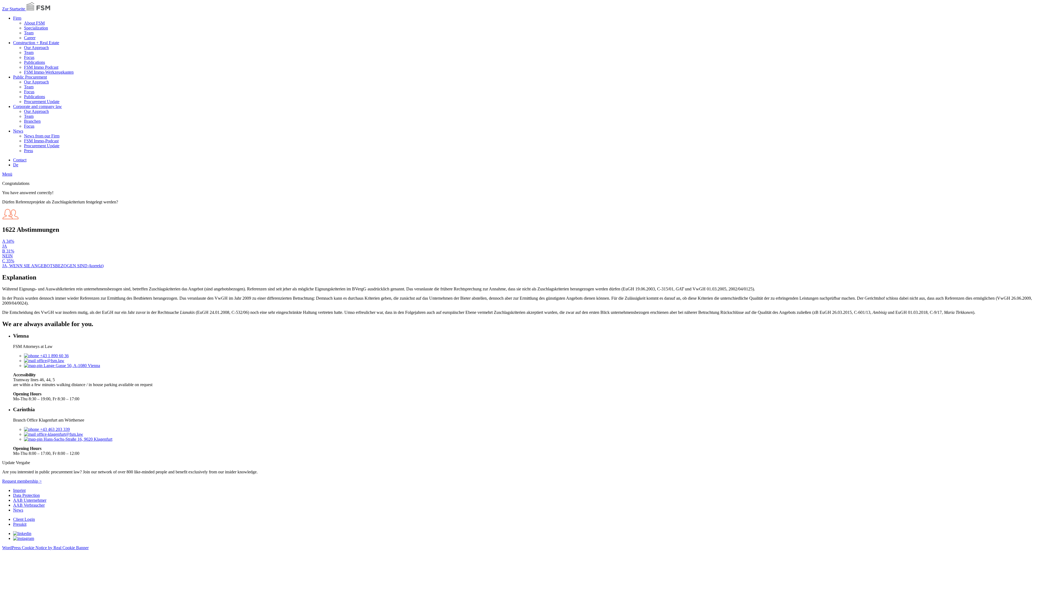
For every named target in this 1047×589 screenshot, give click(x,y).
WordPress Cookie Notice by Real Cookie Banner (45, 547)
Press (28, 150)
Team (29, 33)
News (18, 131)
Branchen (32, 121)
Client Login (24, 519)
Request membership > (22, 481)
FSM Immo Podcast (41, 67)
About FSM (34, 23)
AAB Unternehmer (29, 500)
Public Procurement (30, 77)
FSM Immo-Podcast (41, 141)
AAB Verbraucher (29, 505)
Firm (17, 18)
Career (29, 37)
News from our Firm (41, 136)
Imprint (19, 490)
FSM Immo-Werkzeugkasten (49, 72)
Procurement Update (41, 101)
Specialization (36, 28)
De (15, 165)
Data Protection (26, 495)
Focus (29, 57)
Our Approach (36, 47)
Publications (34, 62)
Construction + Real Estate (36, 42)
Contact (19, 160)
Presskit (19, 524)
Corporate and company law (37, 106)
